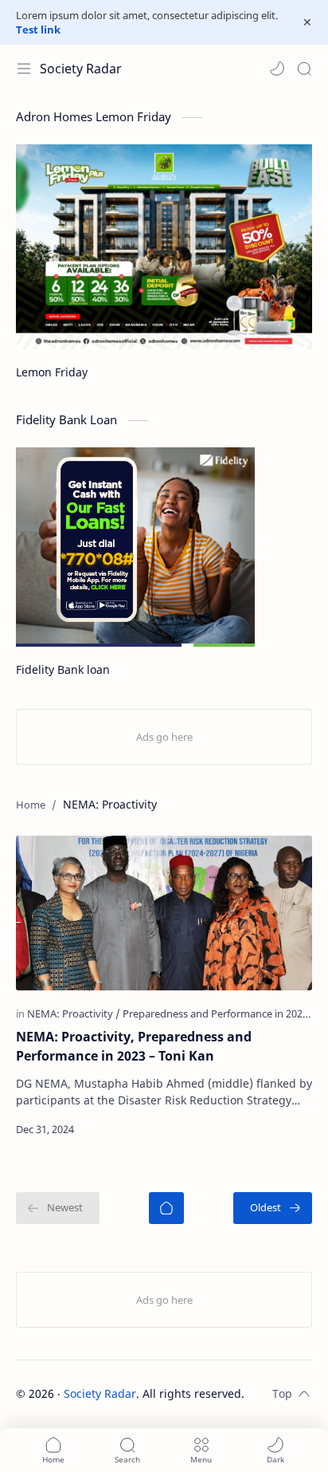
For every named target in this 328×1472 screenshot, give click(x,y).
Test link (38, 29)
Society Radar (81, 68)
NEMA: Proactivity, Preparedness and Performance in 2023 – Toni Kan (134, 1046)
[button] (277, 69)
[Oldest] (272, 1208)
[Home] (166, 1208)
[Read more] (286, 1129)
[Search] (304, 69)
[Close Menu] (307, 22)
